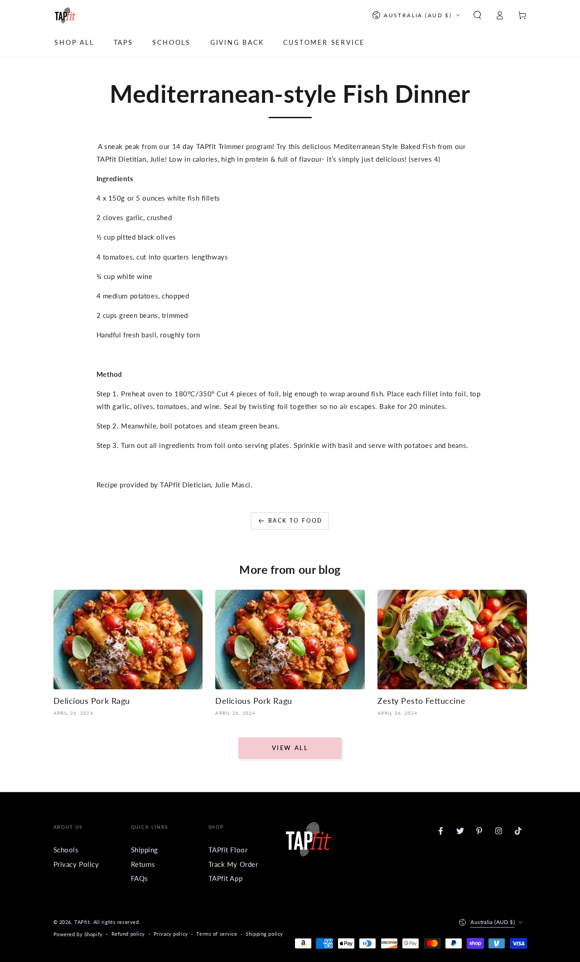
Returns (143, 864)
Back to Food (295, 520)
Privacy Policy (76, 864)
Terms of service (216, 934)
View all (290, 747)
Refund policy (128, 934)
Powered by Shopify (78, 934)
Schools (66, 850)
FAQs (139, 878)
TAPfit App (225, 878)
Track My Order (233, 864)
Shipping (145, 850)
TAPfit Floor (228, 850)
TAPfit (82, 922)
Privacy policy (171, 934)
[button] (477, 15)
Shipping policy (264, 934)
